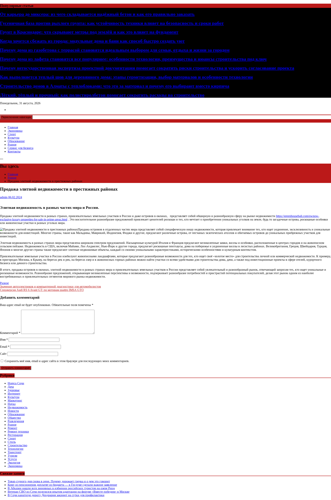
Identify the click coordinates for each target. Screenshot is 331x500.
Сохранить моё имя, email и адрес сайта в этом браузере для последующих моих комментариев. (67, 361)
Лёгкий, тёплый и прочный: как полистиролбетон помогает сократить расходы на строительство (102, 95)
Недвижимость (17, 407)
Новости (13, 410)
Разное (12, 144)
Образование (16, 141)
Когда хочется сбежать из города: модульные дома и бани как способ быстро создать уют (92, 41)
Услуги (12, 459)
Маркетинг (15, 400)
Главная (13, 127)
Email (4, 346)
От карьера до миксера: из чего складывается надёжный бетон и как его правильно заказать (97, 14)
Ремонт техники (18, 431)
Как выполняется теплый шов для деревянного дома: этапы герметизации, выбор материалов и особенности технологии (126, 77)
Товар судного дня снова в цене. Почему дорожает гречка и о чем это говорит (59, 481)
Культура (13, 137)
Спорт (12, 134)
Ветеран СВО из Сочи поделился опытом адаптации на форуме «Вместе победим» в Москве (68, 491)
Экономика (15, 130)
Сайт (3, 353)
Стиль (12, 441)
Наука (12, 404)
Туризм (12, 455)
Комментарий (10, 332)
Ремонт (12, 428)
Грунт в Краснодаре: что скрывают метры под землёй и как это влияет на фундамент (89, 32)
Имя (4, 339)
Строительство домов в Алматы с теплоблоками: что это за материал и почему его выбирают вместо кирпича (114, 86)
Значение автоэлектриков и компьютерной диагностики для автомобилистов (50, 286)
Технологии (15, 448)
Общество (14, 417)
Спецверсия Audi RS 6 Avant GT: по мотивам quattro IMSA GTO (42, 290)
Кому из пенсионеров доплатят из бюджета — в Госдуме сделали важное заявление (62, 484)
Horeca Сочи (16, 383)
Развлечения (16, 421)
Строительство (17, 445)
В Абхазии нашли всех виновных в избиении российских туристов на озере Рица (61, 488)
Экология (14, 462)
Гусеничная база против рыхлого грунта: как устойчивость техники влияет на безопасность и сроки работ (112, 23)
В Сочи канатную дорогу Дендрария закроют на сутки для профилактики (56, 495)
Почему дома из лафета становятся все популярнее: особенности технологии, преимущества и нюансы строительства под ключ (133, 59)
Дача (11, 386)
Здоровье (14, 390)
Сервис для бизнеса (20, 148)
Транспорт (14, 452)
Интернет (14, 393)
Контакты (14, 151)
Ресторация (15, 435)
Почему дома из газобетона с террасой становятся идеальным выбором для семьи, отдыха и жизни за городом (114, 50)
